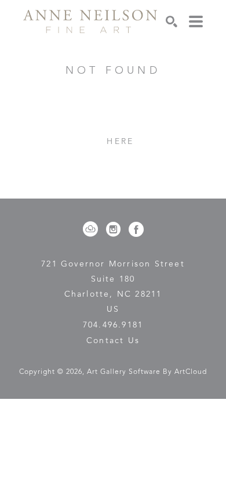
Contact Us (113, 341)
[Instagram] (115, 229)
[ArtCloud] (92, 229)
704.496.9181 (113, 325)
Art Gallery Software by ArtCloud (147, 372)
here (120, 142)
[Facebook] (136, 229)
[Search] (171, 21)
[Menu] (196, 21)
